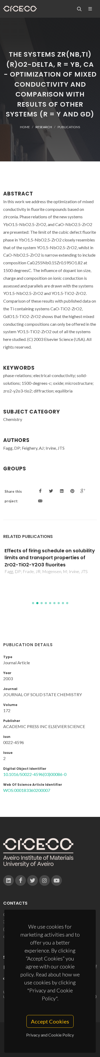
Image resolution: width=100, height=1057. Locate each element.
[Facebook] (20, 880)
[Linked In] (8, 880)
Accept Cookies (50, 1021)
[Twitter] (32, 880)
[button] (33, 603)
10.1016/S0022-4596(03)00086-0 (34, 774)
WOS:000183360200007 (26, 790)
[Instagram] (44, 880)
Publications (69, 127)
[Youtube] (56, 880)
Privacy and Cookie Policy (50, 1034)
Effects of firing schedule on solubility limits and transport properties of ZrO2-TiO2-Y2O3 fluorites (50, 558)
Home (25, 127)
